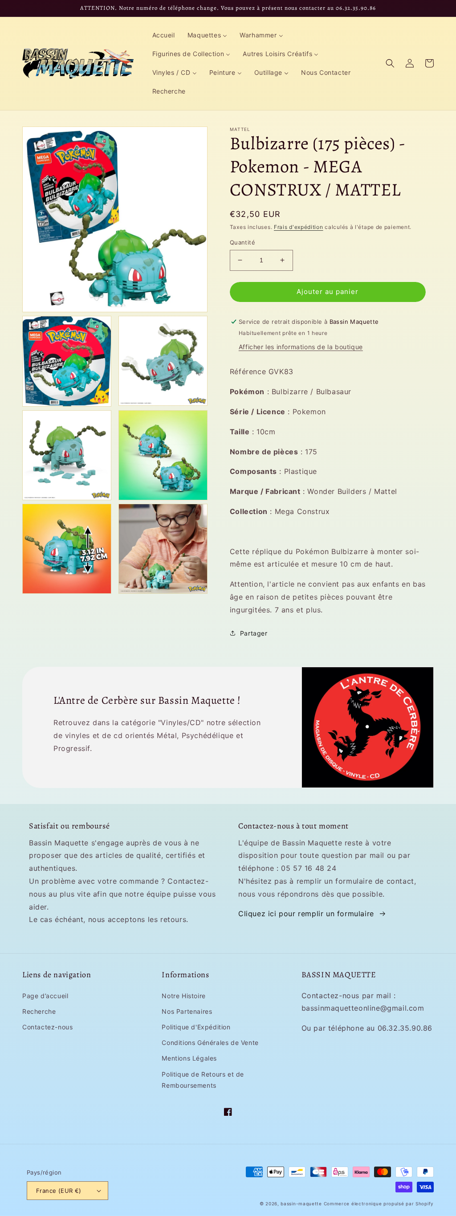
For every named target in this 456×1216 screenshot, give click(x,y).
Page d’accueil (45, 996)
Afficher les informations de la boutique (301, 347)
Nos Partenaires (187, 1011)
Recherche (39, 1011)
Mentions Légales (189, 1058)
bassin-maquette (301, 1203)
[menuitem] (163, 35)
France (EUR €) (58, 1190)
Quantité (242, 242)
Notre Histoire (183, 996)
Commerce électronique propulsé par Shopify (379, 1203)
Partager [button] (254, 633)
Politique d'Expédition (196, 1027)
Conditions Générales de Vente (210, 1042)
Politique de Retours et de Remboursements (203, 1079)
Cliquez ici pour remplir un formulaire (306, 913)
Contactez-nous (47, 1027)
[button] (390, 63)
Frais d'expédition (298, 227)
